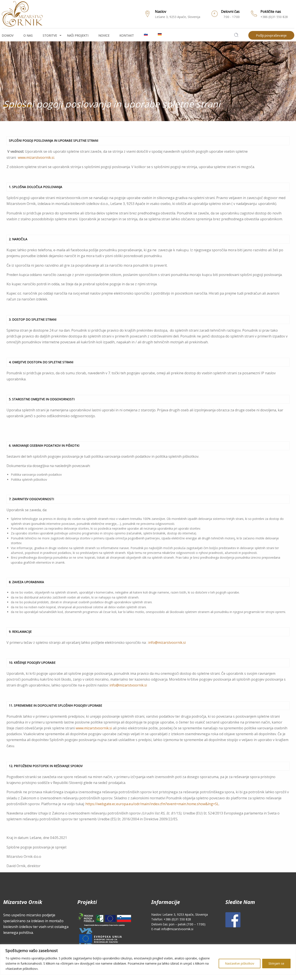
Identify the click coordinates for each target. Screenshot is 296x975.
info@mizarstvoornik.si (167, 642)
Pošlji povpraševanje (271, 35)
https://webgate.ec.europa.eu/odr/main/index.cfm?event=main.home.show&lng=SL (152, 803)
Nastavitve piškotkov (239, 963)
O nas (28, 35)
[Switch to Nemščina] (162, 34)
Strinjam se (276, 963)
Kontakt (126, 35)
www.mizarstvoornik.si (36, 157)
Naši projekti (77, 35)
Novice (103, 35)
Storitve (50, 35)
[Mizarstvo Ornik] (22, 13)
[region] (148, 959)
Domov (7, 35)
